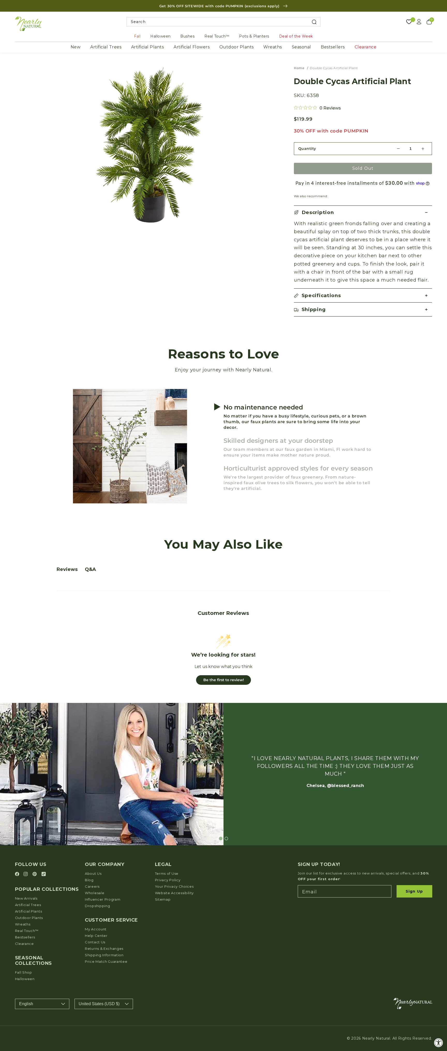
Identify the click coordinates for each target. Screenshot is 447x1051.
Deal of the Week (296, 36)
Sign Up (414, 891)
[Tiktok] (43, 874)
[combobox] (223, 22)
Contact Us (95, 942)
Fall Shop (23, 972)
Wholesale (94, 893)
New (76, 47)
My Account (96, 929)
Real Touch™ (216, 36)
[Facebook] (18, 874)
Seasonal (301, 47)
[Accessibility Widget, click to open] (438, 1042)
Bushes (187, 36)
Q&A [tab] (90, 569)
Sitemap (163, 899)
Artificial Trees (105, 47)
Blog (89, 880)
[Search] (314, 22)
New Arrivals (26, 898)
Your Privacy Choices (174, 886)
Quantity (307, 148)
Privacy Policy (168, 880)
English (26, 1004)
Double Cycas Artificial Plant (334, 68)
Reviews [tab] (67, 569)
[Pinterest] (35, 874)
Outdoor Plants (236, 47)
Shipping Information (104, 955)
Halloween (160, 36)
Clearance (366, 47)
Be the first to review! (223, 680)
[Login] (419, 22)
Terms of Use (166, 873)
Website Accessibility (174, 893)
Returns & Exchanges (104, 948)
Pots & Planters (254, 36)
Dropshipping (97, 906)
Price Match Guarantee (106, 961)
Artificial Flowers (192, 47)
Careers (92, 886)
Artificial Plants (147, 47)
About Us (93, 873)
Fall (137, 36)
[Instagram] (26, 874)
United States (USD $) (99, 1004)
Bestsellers (333, 47)
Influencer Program (102, 899)
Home (299, 68)
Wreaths (272, 47)
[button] (363, 212)
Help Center (96, 936)
